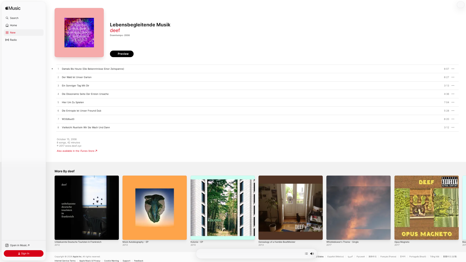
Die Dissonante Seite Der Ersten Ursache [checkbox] (85, 93)
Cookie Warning (111, 261)
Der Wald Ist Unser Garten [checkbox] (77, 77)
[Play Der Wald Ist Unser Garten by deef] (58, 77)
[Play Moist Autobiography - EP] (127, 235)
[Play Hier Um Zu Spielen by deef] (58, 102)
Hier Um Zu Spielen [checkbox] (73, 102)
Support (126, 261)
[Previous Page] (51, 208)
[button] (23, 18)
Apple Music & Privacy (89, 261)
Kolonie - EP (197, 177)
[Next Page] (462, 208)
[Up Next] (306, 253)
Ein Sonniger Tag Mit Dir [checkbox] (75, 85)
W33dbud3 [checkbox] (68, 119)
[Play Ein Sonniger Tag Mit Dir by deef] (58, 85)
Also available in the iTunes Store (75, 150)
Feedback (138, 261)
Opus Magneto (402, 177)
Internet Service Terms (65, 261)
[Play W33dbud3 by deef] (58, 119)
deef (115, 30)
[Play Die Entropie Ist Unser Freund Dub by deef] (58, 110)
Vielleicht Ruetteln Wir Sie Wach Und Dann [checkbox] (86, 127)
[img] (12, 8)
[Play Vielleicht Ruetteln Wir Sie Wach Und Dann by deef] (58, 127)
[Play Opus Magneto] (399, 235)
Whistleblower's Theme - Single (344, 177)
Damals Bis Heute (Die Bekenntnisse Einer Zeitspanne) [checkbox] (93, 68)
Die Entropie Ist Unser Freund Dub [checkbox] (81, 110)
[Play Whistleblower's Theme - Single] (331, 235)
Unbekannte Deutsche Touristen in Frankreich (81, 177)
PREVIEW (445, 69)
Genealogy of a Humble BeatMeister (279, 177)
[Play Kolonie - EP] (195, 235)
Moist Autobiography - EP (137, 177)
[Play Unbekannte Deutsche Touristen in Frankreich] (59, 235)
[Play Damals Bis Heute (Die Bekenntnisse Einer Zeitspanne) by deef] (58, 69)
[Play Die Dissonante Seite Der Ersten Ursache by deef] (58, 94)
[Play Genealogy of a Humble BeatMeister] (263, 235)
